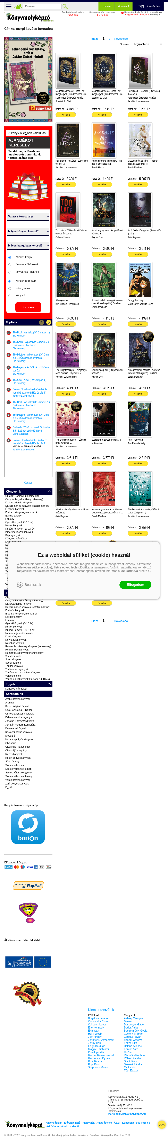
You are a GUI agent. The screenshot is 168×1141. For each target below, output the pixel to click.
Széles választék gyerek (18, 772)
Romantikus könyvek (16, 649)
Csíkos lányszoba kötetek (19, 713)
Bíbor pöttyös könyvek (17, 706)
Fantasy (9, 519)
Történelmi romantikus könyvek (22, 672)
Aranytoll (10, 702)
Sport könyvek (13, 659)
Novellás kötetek (14, 643)
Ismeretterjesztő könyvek (19, 532)
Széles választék (14, 765)
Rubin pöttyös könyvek (18, 757)
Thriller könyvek (14, 666)
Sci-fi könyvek (13, 656)
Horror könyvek (13, 525)
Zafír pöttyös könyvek (17, 783)
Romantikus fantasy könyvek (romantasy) (28, 646)
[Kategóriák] (162, 1125)
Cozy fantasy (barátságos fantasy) (24, 499)
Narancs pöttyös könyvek (19, 739)
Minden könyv (24, 257)
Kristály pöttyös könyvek (18, 732)
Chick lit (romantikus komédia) (22, 496)
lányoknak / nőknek (27, 271)
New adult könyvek (15, 639)
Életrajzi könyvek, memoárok (21, 512)
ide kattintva (129, 571)
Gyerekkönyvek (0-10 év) (19, 522)
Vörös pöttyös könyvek (17, 780)
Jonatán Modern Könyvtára (20, 724)
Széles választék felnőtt (18, 768)
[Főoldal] (18, 6)
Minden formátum (26, 280)
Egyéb (8, 787)
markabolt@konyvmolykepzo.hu (127, 1114)
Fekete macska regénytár (19, 717)
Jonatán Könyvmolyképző (19, 721)
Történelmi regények (16, 669)
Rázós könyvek (13, 754)
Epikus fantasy (13, 515)
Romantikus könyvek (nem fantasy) (24, 653)
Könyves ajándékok (16, 538)
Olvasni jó (10, 743)
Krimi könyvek (13, 636)
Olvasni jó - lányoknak (17, 746)
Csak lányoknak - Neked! (19, 710)
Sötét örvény (12, 761)
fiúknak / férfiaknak (27, 264)
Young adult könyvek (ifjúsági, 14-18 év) (27, 679)
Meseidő (10, 735)
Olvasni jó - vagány (16, 750)
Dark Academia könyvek (18, 502)
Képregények (12, 535)
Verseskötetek (13, 675)
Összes (28, 482)
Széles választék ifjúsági (19, 776)
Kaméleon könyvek (16, 728)
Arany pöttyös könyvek (17, 699)
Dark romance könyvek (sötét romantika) (27, 505)
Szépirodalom (13, 662)
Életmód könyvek (14, 509)
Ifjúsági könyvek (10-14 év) (20, 528)
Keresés (28, 307)
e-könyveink (23, 288)
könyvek (21, 295)
